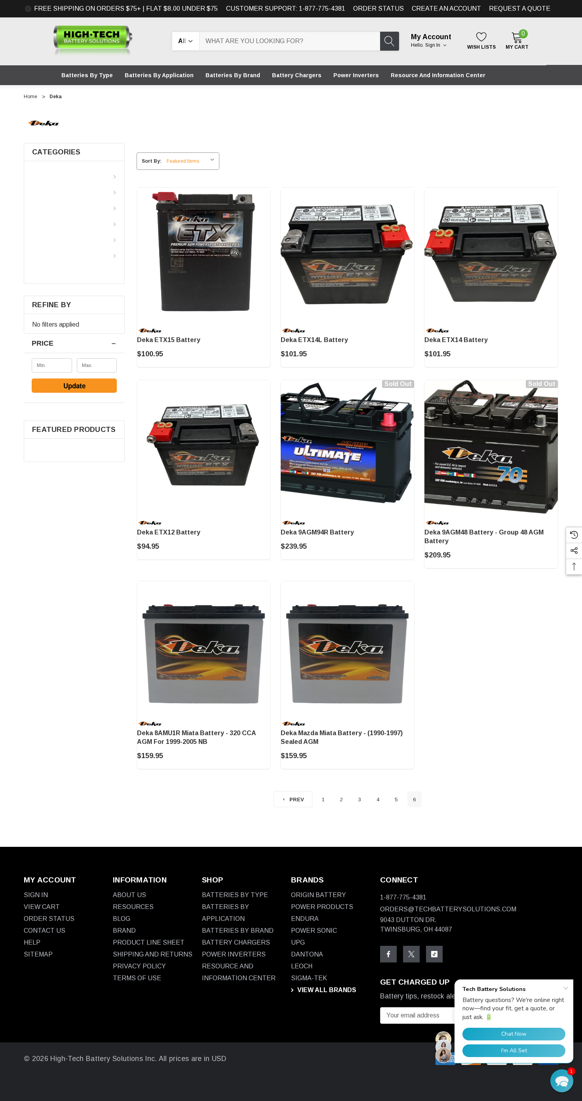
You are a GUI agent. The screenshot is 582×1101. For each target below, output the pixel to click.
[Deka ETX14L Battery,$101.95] (347, 254)
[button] (561, 1080)
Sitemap (38, 954)
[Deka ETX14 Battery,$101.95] (491, 254)
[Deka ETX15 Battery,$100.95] (203, 254)
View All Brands (326, 990)
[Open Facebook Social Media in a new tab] (388, 954)
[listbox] (192, 161)
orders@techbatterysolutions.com (448, 909)
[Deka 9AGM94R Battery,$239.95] (347, 446)
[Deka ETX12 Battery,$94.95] (203, 446)
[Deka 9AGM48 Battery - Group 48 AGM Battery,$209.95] (491, 446)
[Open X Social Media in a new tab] (411, 954)
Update (74, 385)
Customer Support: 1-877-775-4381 (285, 8)
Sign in (433, 45)
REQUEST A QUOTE (519, 8)
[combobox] (290, 41)
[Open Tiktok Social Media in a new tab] (434, 954)
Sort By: (152, 161)
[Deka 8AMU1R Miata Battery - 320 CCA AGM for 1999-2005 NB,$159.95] (203, 648)
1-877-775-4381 (403, 897)
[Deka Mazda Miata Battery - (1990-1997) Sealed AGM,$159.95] (347, 648)
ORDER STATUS (378, 8)
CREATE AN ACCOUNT (446, 8)
